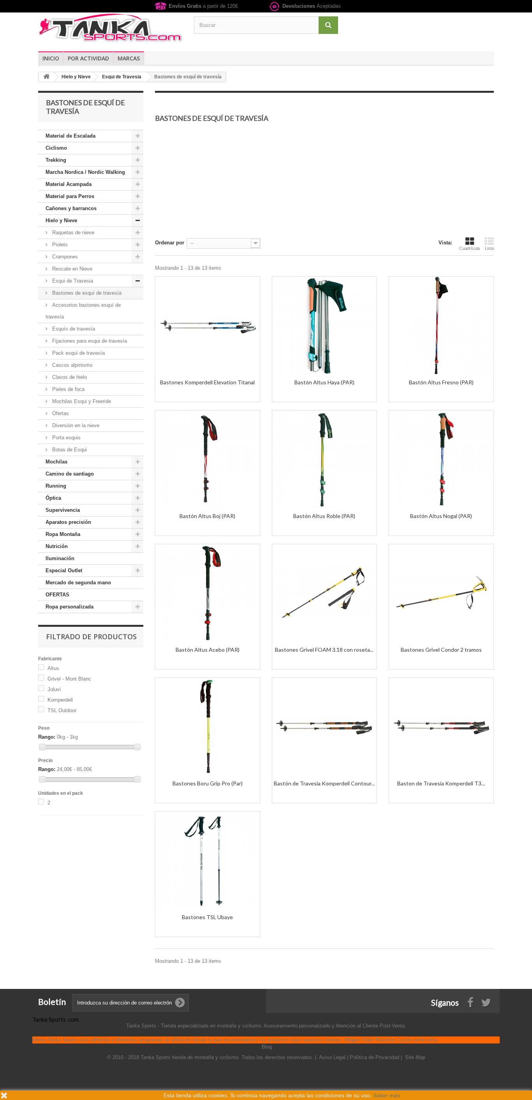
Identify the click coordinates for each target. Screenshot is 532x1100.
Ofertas (60, 413)
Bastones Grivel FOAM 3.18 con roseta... (324, 649)
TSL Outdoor (62, 710)
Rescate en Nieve (71, 269)
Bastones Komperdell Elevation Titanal (207, 382)
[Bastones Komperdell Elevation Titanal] (207, 325)
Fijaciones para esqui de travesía (89, 341)
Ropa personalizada (69, 607)
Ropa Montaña (63, 534)
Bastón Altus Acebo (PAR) (208, 649)
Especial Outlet (64, 570)
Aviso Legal (333, 1057)
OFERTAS (57, 595)
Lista (489, 248)
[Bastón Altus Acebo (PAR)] (207, 593)
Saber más (386, 1095)
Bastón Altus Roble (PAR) (324, 516)
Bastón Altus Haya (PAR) (324, 382)
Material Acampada (69, 184)
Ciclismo (56, 148)
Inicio (50, 58)
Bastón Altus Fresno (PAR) (441, 382)
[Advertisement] (324, 183)
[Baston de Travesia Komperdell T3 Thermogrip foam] (441, 726)
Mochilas (56, 462)
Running (56, 486)
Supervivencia (63, 510)
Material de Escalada (70, 136)
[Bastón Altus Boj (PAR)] (207, 459)
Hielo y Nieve (61, 220)
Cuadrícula (469, 248)
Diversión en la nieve (75, 425)
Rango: (46, 737)
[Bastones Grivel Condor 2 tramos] (441, 593)
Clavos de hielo (69, 377)
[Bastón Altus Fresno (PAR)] (441, 325)
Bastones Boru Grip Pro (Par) (208, 783)
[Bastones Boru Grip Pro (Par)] (207, 726)
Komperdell (60, 700)
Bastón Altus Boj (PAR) (207, 516)
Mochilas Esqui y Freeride (81, 401)
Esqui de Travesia (72, 281)
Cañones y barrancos (71, 208)
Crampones (64, 257)
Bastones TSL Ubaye (207, 917)
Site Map (415, 1057)
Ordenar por (169, 243)
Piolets (59, 245)
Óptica (53, 498)
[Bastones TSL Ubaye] (207, 860)
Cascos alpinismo (71, 365)
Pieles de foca (68, 389)
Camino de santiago (70, 474)
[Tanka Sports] (110, 27)
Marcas (129, 58)
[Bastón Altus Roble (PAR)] (324, 459)
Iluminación (60, 558)
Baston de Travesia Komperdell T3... (441, 783)
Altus (53, 668)
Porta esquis (66, 437)
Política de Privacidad (375, 1057)
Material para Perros (70, 196)
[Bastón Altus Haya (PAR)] (324, 325)
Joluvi (54, 689)
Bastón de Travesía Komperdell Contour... (324, 783)
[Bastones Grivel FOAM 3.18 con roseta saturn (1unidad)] (324, 593)
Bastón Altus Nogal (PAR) (441, 516)
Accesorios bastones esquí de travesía (83, 311)
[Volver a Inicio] (46, 77)
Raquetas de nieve (72, 232)
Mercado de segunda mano (78, 582)
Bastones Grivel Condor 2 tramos (441, 649)
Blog (267, 1047)
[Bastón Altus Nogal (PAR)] (441, 459)
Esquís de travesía (73, 329)
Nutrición (57, 546)
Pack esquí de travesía (78, 353)
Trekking (56, 160)
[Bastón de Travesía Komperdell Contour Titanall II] (324, 726)
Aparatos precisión (68, 522)
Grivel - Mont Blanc (69, 679)
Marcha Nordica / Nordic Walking (85, 172)
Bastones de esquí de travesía (86, 293)
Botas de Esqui (69, 450)
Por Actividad (88, 58)
